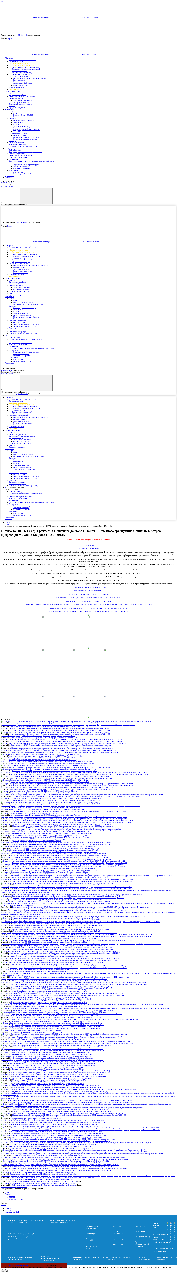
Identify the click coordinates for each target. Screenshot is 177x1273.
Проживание (9, 176)
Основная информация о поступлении (25, 67)
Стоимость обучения (90, 1240)
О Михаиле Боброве (88, 545)
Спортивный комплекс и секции (20, 104)
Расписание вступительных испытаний (26, 69)
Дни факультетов (19, 80)
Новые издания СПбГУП (22, 174)
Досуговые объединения (21, 102)
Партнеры (12, 141)
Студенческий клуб (16, 98)
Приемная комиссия (16, 61)
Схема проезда (141, 1231)
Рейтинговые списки (19, 71)
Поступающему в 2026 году (18, 63)
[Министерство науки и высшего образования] (102, 1258)
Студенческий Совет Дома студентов (22, 96)
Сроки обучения (92, 1233)
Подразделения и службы (22, 128)
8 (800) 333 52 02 (6, 183)
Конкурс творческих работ (22, 84)
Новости (8, 524)
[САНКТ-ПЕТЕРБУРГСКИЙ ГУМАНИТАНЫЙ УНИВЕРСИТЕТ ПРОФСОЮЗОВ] (46, 1221)
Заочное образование (16, 87)
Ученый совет (18, 122)
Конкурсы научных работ (18, 157)
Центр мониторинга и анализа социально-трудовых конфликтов (31, 161)
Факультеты (117, 1226)
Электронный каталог (21, 166)
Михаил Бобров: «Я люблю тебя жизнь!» (88, 591)
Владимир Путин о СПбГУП (23, 115)
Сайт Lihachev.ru (15, 150)
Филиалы (16, 131)
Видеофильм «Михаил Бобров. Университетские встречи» (88, 594)
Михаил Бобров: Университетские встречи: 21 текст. (88, 587)
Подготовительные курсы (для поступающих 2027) (31, 78)
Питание (12, 106)
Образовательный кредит (21, 74)
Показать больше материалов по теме (14, 1187)
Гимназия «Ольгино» (20, 85)
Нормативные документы (18, 133)
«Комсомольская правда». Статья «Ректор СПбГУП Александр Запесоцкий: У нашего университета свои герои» (88, 608)
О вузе (11, 111)
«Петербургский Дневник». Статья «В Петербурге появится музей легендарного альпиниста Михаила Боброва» (88, 611)
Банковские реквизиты (17, 142)
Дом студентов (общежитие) (22, 73)
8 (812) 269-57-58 (7, 186)
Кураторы (12, 93)
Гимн (15, 113)
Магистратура (118, 1239)
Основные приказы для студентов (25, 139)
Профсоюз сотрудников (17, 108)
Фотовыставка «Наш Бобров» (88, 548)
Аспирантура (13, 159)
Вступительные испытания (92, 1247)
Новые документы (19, 135)
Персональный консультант (18, 1265)
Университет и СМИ (16, 1199)
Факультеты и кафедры (21, 126)
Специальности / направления (92, 1227)
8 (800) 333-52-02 (22, 35)
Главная (7, 522)
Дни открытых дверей (21, 82)
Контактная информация (17, 144)
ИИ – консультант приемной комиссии (14, 205)
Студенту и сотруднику (13, 91)
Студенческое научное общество (20, 155)
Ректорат (16, 124)
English (9, 39)
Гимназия (8, 177)
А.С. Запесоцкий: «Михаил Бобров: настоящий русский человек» (89, 601)
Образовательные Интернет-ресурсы (26, 165)
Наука (7, 148)
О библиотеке (14, 163)
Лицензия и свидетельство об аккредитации (28, 117)
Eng (2, 2)
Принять (4, 1271)
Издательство (13, 170)
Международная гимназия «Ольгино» (26, 130)
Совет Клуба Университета (22, 100)
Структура (12, 119)
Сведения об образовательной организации (24, 146)
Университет (9, 109)
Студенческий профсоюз (17, 95)
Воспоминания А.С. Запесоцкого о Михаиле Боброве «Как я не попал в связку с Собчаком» (88, 598)
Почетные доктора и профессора (24, 120)
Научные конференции (17, 154)
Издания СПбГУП (19, 172)
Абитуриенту (9, 58)
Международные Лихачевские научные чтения (25, 152)
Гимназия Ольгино (142, 1237)
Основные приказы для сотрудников (26, 137)
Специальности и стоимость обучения (22, 60)
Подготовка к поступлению (18, 76)
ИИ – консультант (52, 1265)
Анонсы (12, 1198)
